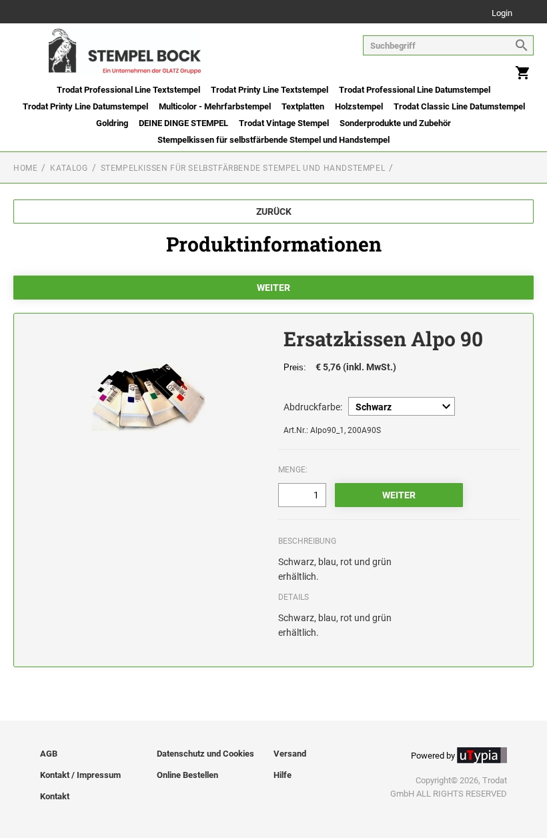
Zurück (274, 211)
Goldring (112, 123)
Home (25, 168)
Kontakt (54, 796)
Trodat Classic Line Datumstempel (459, 106)
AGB (48, 754)
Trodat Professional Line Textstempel (128, 90)
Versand (290, 754)
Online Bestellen (187, 775)
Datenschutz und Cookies (205, 754)
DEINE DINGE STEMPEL (183, 123)
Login (502, 13)
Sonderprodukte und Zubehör (395, 123)
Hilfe (283, 775)
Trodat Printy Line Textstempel (269, 90)
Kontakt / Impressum (80, 775)
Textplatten (303, 106)
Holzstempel (359, 106)
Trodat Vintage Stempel (284, 123)
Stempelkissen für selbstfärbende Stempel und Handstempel (273, 140)
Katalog (68, 168)
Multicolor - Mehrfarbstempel (215, 106)
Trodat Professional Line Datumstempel (414, 90)
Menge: (293, 469)
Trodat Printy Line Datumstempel (85, 106)
